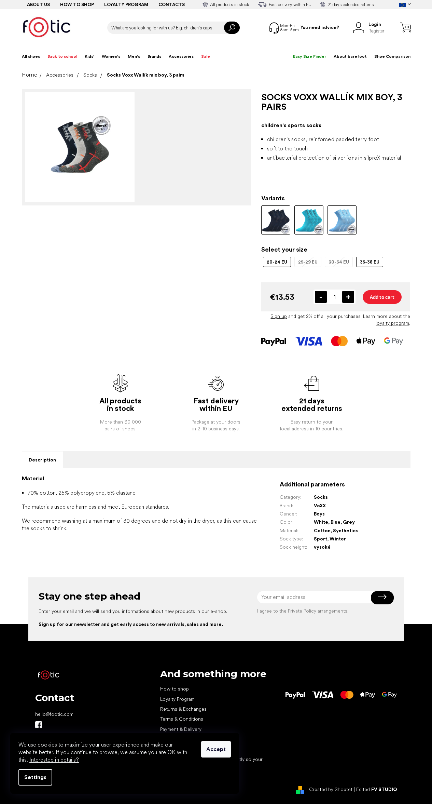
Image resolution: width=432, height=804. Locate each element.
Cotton (322, 530)
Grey (349, 522)
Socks (321, 497)
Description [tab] (42, 460)
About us (38, 4)
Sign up (278, 316)
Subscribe (382, 597)
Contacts (171, 4)
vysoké (322, 547)
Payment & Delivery (180, 729)
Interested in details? (54, 759)
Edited (376, 789)
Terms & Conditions (181, 719)
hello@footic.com (54, 714)
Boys (319, 514)
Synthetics (345, 530)
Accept (216, 749)
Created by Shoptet (330, 789)
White (321, 522)
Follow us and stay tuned (38, 724)
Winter (338, 538)
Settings (35, 777)
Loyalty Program (177, 699)
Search (232, 28)
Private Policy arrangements (317, 611)
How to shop (77, 4)
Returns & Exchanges (183, 709)
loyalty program (392, 323)
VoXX (320, 505)
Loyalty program (126, 4)
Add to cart (382, 297)
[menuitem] (31, 56)
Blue (335, 522)
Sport (320, 538)
